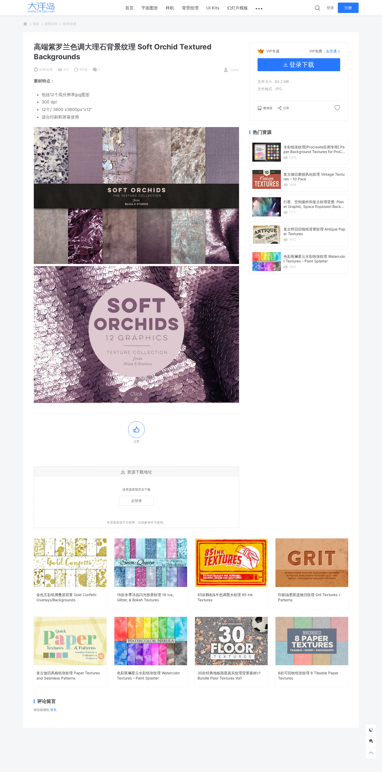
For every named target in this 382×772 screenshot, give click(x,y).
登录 (330, 7)
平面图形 (149, 7)
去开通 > (333, 51)
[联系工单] (371, 741)
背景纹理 (190, 7)
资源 (36, 24)
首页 (129, 7)
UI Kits (212, 7)
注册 (348, 7)
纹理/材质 (69, 24)
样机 (170, 7)
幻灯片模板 (237, 7)
